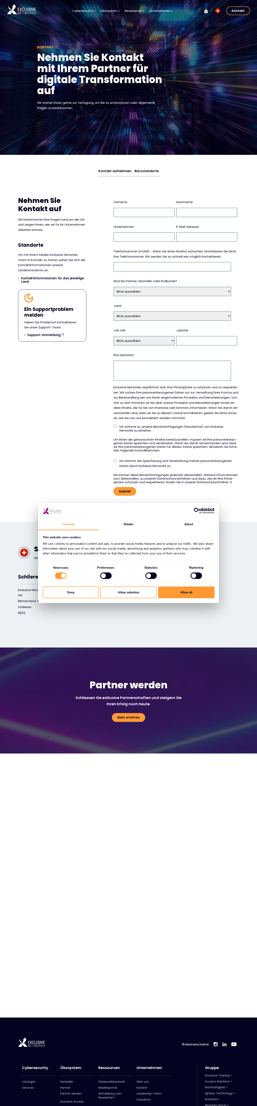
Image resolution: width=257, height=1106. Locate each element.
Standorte (144, 1100)
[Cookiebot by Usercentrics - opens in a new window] (196, 511)
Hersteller (66, 1082)
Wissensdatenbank (111, 1082)
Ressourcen (109, 1068)
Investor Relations (217, 1081)
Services (28, 1088)
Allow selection (128, 592)
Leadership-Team (149, 1094)
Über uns (143, 1082)
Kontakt (238, 11)
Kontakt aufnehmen (114, 171)
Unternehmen (149, 1068)
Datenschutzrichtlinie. (213, 482)
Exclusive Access (72, 1102)
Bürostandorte (147, 171)
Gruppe (212, 1068)
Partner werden (71, 1094)
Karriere (142, 1088)
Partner (65, 1088)
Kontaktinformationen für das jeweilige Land (52, 280)
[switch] (106, 575)
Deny (70, 592)
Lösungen (29, 1082)
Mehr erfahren (128, 717)
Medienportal (107, 1088)
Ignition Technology (219, 1093)
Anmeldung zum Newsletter (110, 1096)
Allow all (186, 592)
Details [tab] (129, 524)
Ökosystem (71, 1068)
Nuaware (211, 1099)
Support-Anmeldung (44, 335)
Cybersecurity (35, 1068)
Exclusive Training (217, 1075)
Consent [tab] (68, 524)
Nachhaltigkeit (215, 1087)
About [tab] (188, 524)
